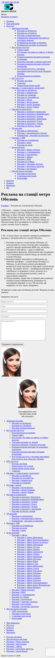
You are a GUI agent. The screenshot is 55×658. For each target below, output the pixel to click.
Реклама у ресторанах (27, 169)
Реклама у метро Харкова (28, 104)
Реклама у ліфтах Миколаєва (30, 566)
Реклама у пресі (24, 142)
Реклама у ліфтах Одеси (28, 568)
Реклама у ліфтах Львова (28, 549)
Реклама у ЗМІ (18, 138)
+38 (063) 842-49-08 (10, 2)
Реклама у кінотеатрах (27, 154)
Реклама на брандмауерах (28, 35)
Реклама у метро (24, 100)
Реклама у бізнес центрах (28, 150)
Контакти (10, 185)
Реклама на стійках (25, 162)
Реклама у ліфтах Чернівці (29, 573)
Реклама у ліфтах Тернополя (30, 552)
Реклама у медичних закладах (30, 166)
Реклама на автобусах (27, 90)
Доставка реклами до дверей (25, 442)
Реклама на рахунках (26, 173)
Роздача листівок (24, 81)
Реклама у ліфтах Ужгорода (29, 571)
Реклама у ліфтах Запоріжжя (30, 545)
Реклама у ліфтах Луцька (28, 547)
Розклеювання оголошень (29, 76)
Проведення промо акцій (28, 85)
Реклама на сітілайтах (27, 33)
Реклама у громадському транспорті (28, 88)
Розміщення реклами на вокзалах (32, 45)
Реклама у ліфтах (25, 157)
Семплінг (21, 83)
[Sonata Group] (8, 12)
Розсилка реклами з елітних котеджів (34, 62)
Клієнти (10, 181)
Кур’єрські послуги (20, 47)
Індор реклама (18, 147)
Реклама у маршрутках (27, 92)
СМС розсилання (20, 611)
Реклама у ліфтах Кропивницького (33, 540)
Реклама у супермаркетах (28, 152)
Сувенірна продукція (26, 176)
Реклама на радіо (24, 145)
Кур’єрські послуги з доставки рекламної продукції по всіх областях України (34, 71)
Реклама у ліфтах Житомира (30, 537)
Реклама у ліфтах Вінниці (28, 587)
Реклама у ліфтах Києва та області (32, 542)
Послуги (10, 26)
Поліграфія (22, 178)
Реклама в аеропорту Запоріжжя (31, 119)
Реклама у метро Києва (27, 102)
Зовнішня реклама (20, 28)
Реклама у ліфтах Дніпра (28, 554)
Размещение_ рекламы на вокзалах (33, 135)
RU (7, 188)
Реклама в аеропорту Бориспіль (31, 112)
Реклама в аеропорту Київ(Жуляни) (33, 114)
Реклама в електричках (27, 131)
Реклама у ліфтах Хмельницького (32, 583)
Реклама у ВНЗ (24, 159)
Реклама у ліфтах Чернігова (29, 556)
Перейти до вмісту (9, 17)
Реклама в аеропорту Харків (30, 116)
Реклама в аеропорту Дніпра (30, 123)
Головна (10, 21)
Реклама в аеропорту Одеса (29, 121)
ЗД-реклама (17, 128)
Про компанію (12, 23)
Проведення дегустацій (22, 466)
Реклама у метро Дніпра (28, 107)
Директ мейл (23, 50)
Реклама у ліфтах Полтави (29, 559)
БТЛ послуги (18, 78)
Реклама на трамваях (26, 95)
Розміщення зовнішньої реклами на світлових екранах (33, 39)
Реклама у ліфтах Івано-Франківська (33, 585)
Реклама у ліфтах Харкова (29, 578)
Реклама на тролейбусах (28, 97)
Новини (10, 183)
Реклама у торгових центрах (30, 164)
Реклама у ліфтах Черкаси (29, 575)
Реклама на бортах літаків (29, 126)
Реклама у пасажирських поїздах (32, 133)
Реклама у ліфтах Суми (27, 564)
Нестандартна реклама (22, 171)
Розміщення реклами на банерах (31, 43)
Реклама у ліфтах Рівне (27, 561)
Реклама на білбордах (27, 31)
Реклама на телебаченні (27, 140)
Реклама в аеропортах (22, 109)
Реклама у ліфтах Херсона (29, 580)
